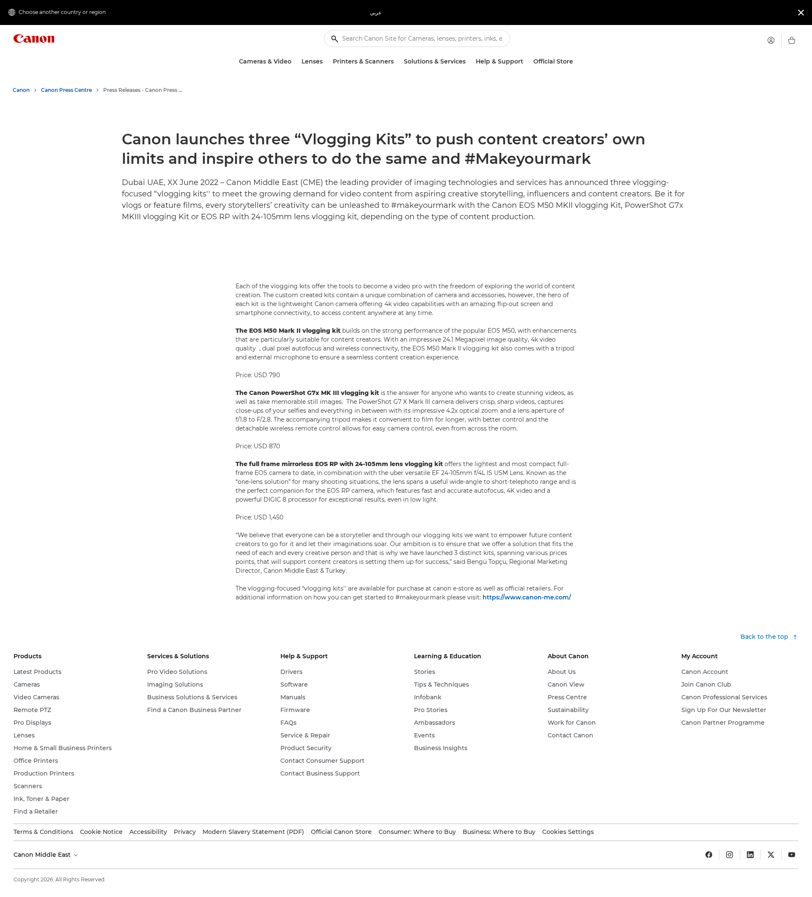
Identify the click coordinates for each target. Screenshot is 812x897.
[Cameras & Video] (294, 61)
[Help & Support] (526, 61)
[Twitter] (771, 854)
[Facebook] (708, 854)
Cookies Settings (568, 832)
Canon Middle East (43, 854)
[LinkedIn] (750, 854)
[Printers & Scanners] (397, 61)
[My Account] (771, 40)
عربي (375, 12)
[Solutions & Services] (469, 61)
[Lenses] (326, 61)
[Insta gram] (729, 854)
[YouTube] (791, 854)
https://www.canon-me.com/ (527, 597)
